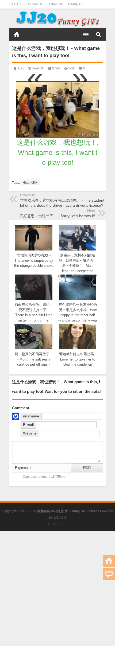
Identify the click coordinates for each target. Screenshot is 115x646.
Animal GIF (36, 4)
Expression (23, 468)
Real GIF (15, 4)
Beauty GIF (76, 4)
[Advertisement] (57, 588)
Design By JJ (57, 524)
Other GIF (56, 4)
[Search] (98, 34)
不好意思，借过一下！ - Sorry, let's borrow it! (57, 216)
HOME (16, 34)
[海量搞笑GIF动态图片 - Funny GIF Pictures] (57, 18)
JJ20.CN (59, 517)
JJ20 (20, 68)
